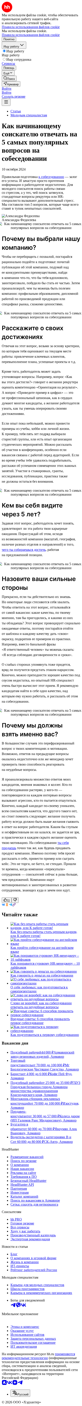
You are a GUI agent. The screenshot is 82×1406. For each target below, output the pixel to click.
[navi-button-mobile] (6, 102)
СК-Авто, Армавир (58, 1142)
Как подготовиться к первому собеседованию (44, 1035)
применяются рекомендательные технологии (38, 1356)
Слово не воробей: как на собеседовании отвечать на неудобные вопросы (41, 1005)
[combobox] (20, 1393)
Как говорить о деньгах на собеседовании (41, 975)
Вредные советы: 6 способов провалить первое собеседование (40, 1021)
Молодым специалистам (28, 115)
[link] (9, 78)
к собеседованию (51, 177)
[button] (6, 88)
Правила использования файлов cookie (31, 35)
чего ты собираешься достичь (24, 550)
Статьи (15, 111)
